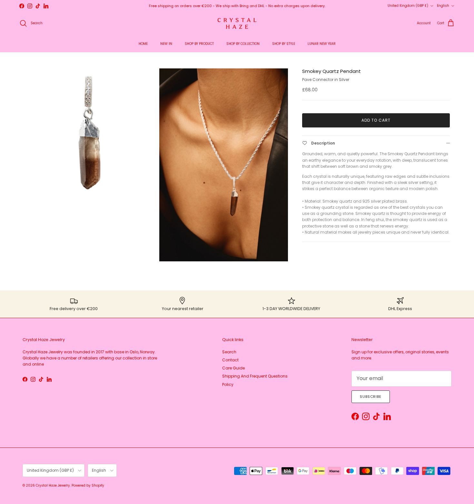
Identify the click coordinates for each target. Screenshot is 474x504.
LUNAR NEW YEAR (322, 43)
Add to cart (375, 120)
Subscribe (370, 396)
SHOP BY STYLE (283, 43)
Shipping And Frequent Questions (255, 376)
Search (229, 352)
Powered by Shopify (88, 485)
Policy (227, 384)
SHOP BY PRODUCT (199, 43)
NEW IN (166, 43)
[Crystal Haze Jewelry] (237, 23)
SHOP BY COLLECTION (243, 43)
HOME (143, 43)
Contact (230, 360)
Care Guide (233, 368)
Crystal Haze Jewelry (53, 485)
